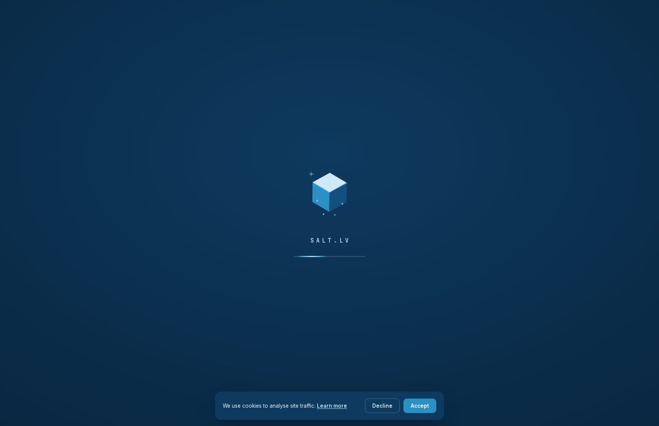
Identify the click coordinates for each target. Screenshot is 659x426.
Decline (382, 406)
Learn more (332, 406)
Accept (420, 406)
